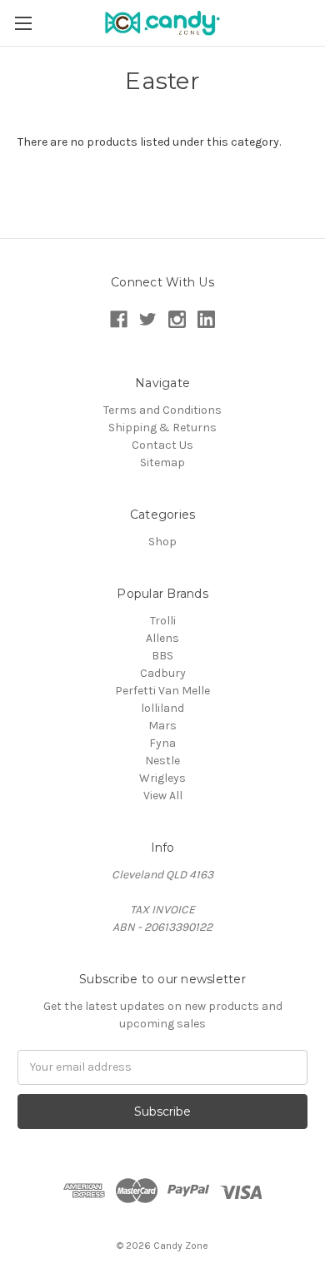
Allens (162, 638)
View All (162, 795)
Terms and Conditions (162, 410)
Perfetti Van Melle (162, 691)
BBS (162, 656)
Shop (162, 542)
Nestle (162, 760)
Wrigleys (162, 778)
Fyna (162, 743)
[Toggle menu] (23, 23)
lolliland (162, 708)
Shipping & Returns (162, 427)
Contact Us (162, 445)
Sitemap (162, 462)
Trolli (163, 621)
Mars (162, 726)
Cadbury (163, 673)
